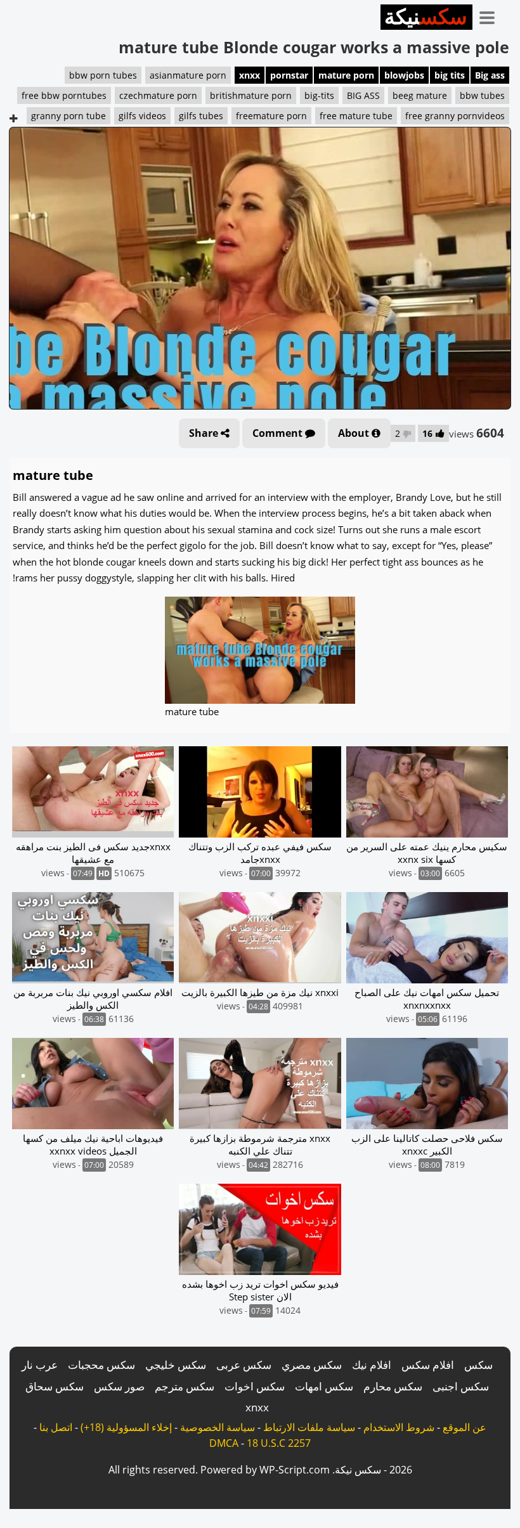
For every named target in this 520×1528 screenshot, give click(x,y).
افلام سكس (427, 1364)
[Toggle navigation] (491, 15)
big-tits (319, 95)
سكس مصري (312, 1364)
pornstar (289, 75)
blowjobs (404, 75)
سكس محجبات (101, 1364)
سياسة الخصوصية (217, 1427)
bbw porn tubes (103, 75)
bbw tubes (482, 95)
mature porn (346, 75)
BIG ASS (363, 95)
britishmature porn (251, 95)
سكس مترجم (184, 1386)
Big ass (490, 75)
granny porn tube (68, 116)
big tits (449, 75)
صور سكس (119, 1386)
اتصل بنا (55, 1427)
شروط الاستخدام (398, 1427)
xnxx (249, 75)
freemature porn (271, 116)
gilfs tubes (201, 116)
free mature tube (356, 116)
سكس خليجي (175, 1364)
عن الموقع (464, 1427)
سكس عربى (243, 1364)
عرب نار (40, 1364)
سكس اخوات (254, 1386)
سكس (478, 1364)
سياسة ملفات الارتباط (309, 1427)
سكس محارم (392, 1386)
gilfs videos (142, 116)
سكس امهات (324, 1386)
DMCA (223, 1443)
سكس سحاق (54, 1386)
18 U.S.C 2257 (279, 1443)
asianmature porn (188, 75)
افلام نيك (371, 1364)
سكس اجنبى (460, 1386)
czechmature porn (158, 95)
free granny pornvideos (455, 116)
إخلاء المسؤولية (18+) (126, 1427)
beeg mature (420, 95)
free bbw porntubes (64, 95)
